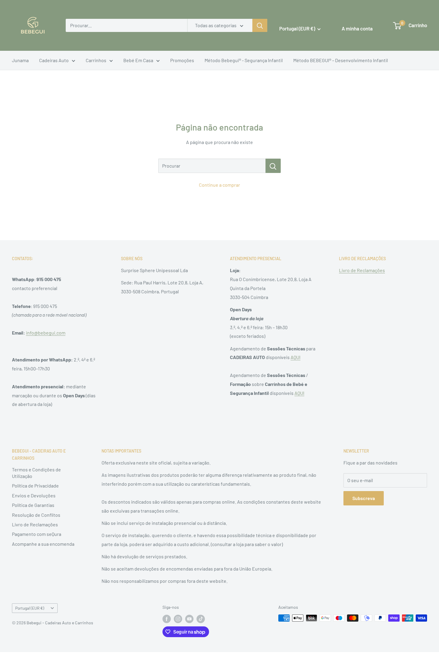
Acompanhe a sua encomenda (43, 544)
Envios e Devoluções (34, 495)
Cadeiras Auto (54, 60)
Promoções (182, 60)
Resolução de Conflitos (36, 515)
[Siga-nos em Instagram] (178, 618)
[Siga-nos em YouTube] (189, 618)
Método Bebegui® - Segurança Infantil (244, 60)
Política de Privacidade (35, 485)
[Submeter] (259, 25)
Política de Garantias (33, 505)
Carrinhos (96, 60)
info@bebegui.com (45, 332)
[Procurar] (273, 166)
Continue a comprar (219, 185)
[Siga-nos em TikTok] (201, 618)
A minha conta (357, 28)
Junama (20, 60)
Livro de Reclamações (362, 270)
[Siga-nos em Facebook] (166, 618)
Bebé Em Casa (138, 60)
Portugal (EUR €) (29, 608)
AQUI (295, 357)
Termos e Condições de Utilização (36, 473)
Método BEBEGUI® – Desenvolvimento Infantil (340, 60)
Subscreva (363, 498)
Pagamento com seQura (36, 534)
